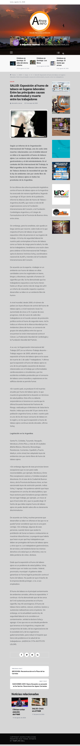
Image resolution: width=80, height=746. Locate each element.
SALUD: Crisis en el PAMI (37, 709)
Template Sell (19, 741)
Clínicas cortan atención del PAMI (19, 711)
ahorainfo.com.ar (17, 103)
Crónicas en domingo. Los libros (42, 60)
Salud (12, 81)
